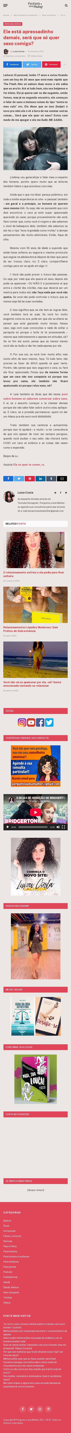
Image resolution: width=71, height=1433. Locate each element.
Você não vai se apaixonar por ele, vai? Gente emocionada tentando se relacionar (32, 684)
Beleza (7, 1220)
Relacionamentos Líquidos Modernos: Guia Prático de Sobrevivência (30, 629)
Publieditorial (10, 1277)
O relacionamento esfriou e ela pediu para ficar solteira (33, 574)
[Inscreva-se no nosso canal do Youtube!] (31, 725)
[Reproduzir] (7, 827)
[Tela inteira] (63, 827)
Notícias (7, 1241)
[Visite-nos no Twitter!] (49, 725)
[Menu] (5, 5)
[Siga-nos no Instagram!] (22, 725)
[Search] (66, 5)
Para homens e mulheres (16, 1256)
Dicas (6, 1226)
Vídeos (6, 1302)
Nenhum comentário (16, 56)
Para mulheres (13, 24)
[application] (35, 812)
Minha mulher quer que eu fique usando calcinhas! (29, 1358)
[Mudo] (58, 827)
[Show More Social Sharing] (64, 64)
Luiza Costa (18, 51)
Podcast (7, 1272)
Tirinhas (7, 1297)
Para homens (10, 1251)
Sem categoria (11, 1292)
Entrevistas (9, 1231)
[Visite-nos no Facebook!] (40, 725)
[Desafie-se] (48, 1034)
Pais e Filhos (10, 1246)
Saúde (6, 1282)
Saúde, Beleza (11, 1287)
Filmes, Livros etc (12, 1236)
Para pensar (9, 1267)
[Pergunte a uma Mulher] (35, 5)
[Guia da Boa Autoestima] (23, 1034)
